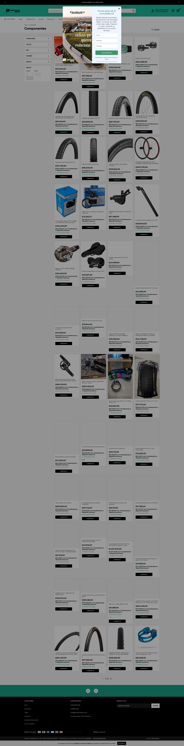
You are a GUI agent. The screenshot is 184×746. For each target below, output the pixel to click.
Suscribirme (107, 53)
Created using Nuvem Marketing (106, 61)
